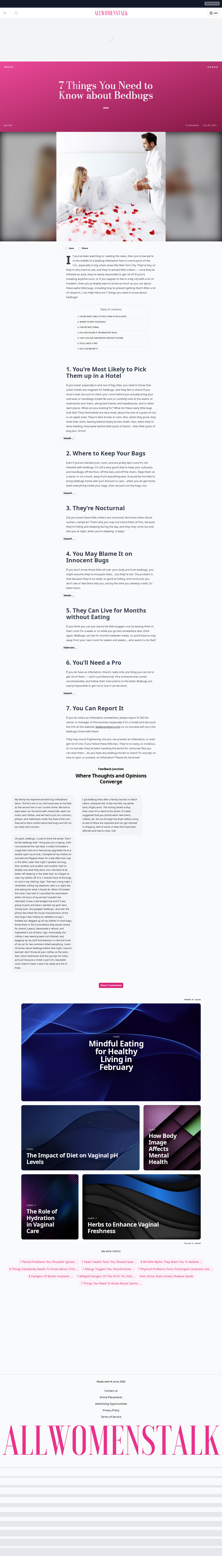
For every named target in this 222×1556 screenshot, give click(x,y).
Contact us (111, 1391)
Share (85, 248)
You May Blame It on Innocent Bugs (98, 332)
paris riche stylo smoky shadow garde (166, 1276)
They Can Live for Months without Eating (101, 338)
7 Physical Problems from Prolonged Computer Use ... (175, 1269)
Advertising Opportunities (111, 1404)
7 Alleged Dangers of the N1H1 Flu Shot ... (106, 1276)
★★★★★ (212, 66)
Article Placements (111, 1397)
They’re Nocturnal (89, 327)
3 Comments (192, 125)
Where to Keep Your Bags (92, 321)
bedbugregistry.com (108, 727)
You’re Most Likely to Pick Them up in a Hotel (103, 316)
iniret (198, 999)
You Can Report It (88, 348)
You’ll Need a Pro (88, 343)
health (8, 66)
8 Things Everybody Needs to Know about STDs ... (43, 1269)
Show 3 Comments (111, 985)
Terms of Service (111, 1417)
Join (216, 13)
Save (71, 248)
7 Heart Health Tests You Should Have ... (109, 1262)
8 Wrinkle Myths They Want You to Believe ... (171, 1262)
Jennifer (8, 125)
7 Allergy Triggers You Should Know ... (108, 1269)
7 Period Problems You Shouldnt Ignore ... (49, 1262)
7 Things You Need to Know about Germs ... (111, 1283)
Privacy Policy (111, 1410)
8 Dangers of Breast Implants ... (51, 1276)
